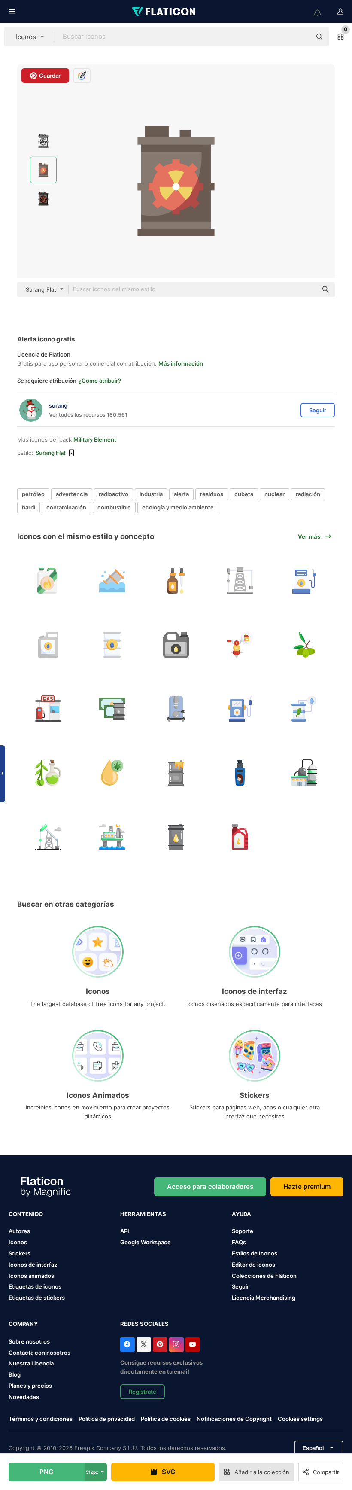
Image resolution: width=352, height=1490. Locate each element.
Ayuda (241, 1213)
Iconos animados (31, 1275)
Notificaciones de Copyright (234, 1418)
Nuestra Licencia (31, 1363)
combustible (114, 507)
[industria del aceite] (48, 836)
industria (151, 494)
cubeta (243, 494)
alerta (181, 494)
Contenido (26, 1213)
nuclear (274, 494)
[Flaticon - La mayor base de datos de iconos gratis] (164, 11)
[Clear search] (300, 36)
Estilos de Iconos (254, 1253)
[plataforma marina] (112, 836)
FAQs (239, 1242)
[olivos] (303, 644)
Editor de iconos (253, 1264)
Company (23, 1323)
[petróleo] (239, 772)
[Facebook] (127, 1344)
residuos (211, 494)
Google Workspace (145, 1242)
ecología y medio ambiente (178, 507)
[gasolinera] (48, 708)
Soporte (242, 1231)
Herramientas (143, 1213)
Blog (15, 1374)
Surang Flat (51, 452)
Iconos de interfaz (33, 1264)
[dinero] (112, 708)
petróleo (33, 494)
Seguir (240, 1286)
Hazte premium (307, 1186)
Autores (19, 1231)
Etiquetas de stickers (37, 1297)
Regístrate (142, 1391)
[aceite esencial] (176, 580)
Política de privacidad (107, 1418)
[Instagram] (176, 1344)
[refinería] (303, 772)
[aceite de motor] (239, 836)
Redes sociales (144, 1323)
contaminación (66, 507)
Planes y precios (30, 1385)
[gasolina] (303, 580)
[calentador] (176, 708)
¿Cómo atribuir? (100, 380)
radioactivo (113, 494)
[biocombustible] (112, 644)
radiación (308, 494)
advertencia (72, 494)
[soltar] (112, 772)
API (124, 1231)
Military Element (94, 439)
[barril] (112, 580)
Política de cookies (166, 1418)
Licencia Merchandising (263, 1297)
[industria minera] (239, 580)
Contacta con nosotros (39, 1352)
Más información (180, 363)
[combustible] (48, 580)
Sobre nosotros (29, 1341)
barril (28, 507)
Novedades (24, 1396)
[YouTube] (192, 1344)
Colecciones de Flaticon (264, 1275)
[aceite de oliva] (48, 772)
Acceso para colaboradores (210, 1186)
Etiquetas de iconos (35, 1286)
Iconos (18, 1242)
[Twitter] (144, 1344)
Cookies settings (300, 1419)
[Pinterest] (160, 1344)
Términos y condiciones (41, 1418)
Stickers (19, 1253)
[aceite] (176, 644)
